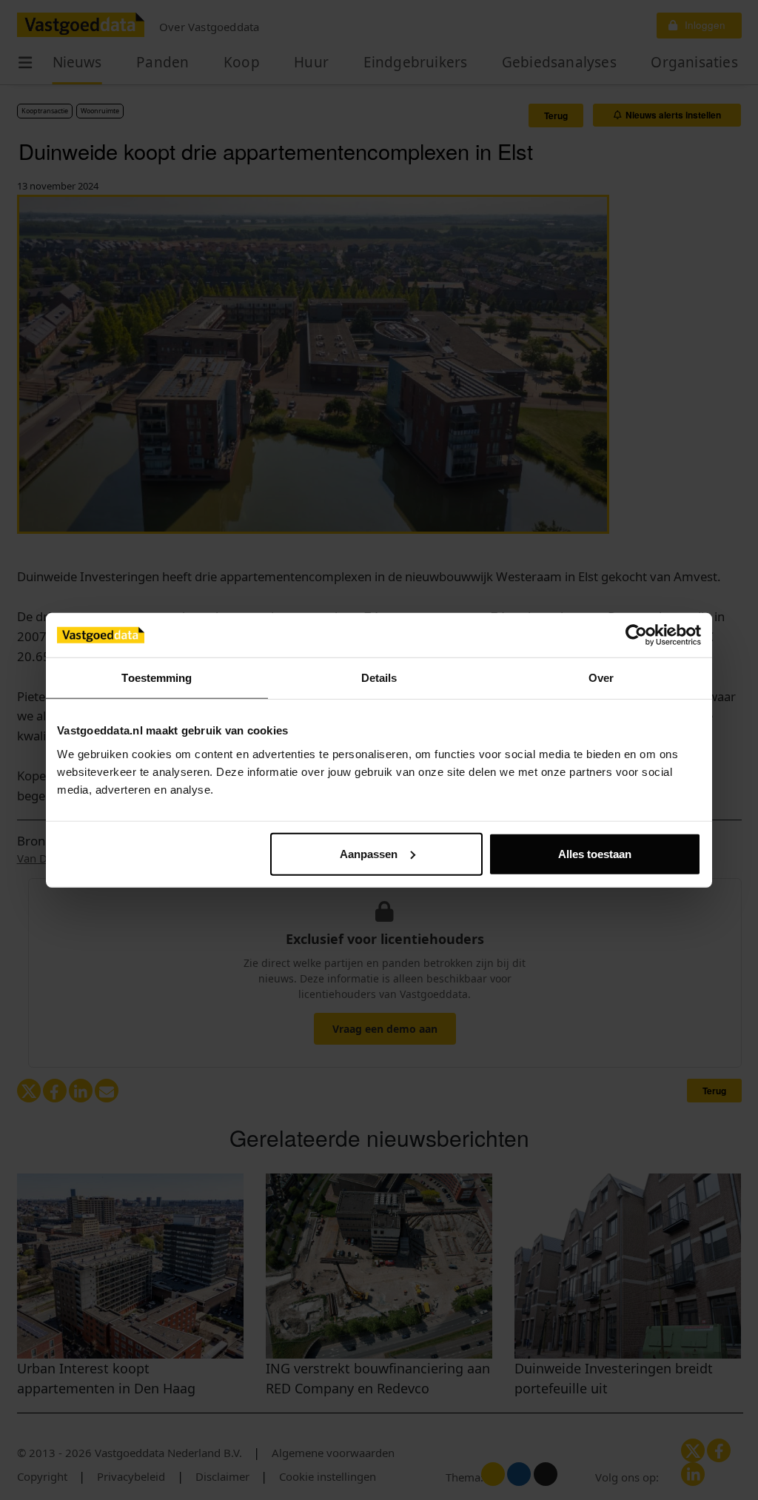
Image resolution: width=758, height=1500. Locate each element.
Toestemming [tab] (156, 678)
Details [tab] (379, 678)
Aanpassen (369, 853)
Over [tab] (601, 678)
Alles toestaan (594, 853)
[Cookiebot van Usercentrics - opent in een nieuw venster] (636, 635)
